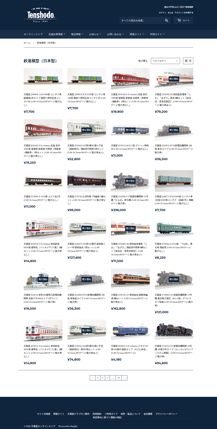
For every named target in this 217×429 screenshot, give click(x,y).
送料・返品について (131, 414)
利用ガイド (156, 34)
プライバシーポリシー (166, 414)
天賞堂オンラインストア (43, 426)
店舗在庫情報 (55, 34)
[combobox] (145, 20)
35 (118, 378)
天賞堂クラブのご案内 (78, 414)
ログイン (162, 13)
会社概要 (148, 414)
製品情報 (76, 34)
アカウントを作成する (184, 13)
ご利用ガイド (111, 414)
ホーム (27, 42)
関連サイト (136, 34)
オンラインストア (33, 34)
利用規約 (97, 414)
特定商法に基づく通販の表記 (107, 417)
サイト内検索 (43, 414)
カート (186, 20)
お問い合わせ (114, 34)
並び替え (143, 61)
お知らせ (94, 34)
